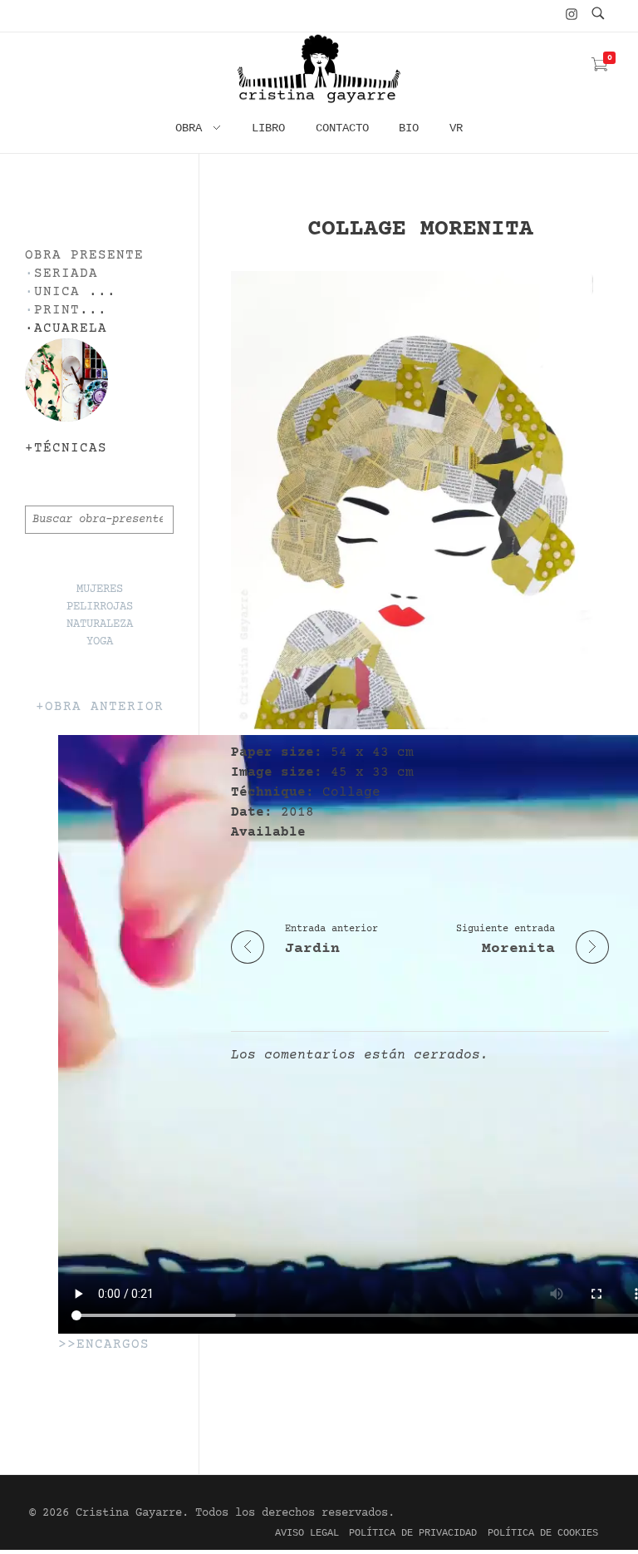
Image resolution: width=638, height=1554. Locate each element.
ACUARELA (70, 329)
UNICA (57, 292)
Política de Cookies (543, 1533)
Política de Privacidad (413, 1533)
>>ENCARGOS (104, 1345)
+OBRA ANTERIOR (100, 707)
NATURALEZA (99, 624)
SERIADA (66, 274)
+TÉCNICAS (66, 449)
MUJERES (99, 589)
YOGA (99, 642)
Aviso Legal (307, 1533)
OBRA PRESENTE (84, 256)
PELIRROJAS (99, 607)
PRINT (57, 310)
